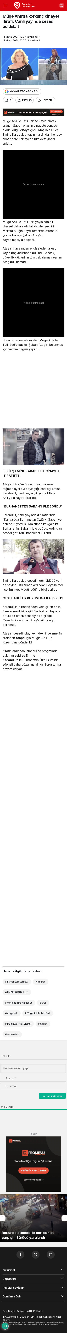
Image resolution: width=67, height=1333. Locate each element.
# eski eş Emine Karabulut (18, 1002)
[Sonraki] (64, 1218)
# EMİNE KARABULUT (16, 992)
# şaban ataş (11, 1034)
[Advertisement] (33, 391)
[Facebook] (20, 1255)
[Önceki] (2, 1218)
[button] (61, 5)
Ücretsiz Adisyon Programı (48, 1324)
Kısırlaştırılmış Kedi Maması (19, 1324)
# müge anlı (11, 1013)
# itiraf (43, 1002)
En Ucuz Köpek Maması (36, 1323)
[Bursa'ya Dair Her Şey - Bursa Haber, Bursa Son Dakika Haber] (24, 5)
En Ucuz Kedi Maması (55, 1323)
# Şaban (42, 1023)
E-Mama (12, 1323)
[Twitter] (35, 1255)
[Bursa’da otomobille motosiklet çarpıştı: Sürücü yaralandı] (33, 1218)
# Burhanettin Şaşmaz (16, 981)
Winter (6, 1320)
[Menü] (6, 5)
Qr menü (34, 1324)
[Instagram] (51, 1255)
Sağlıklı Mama (21, 1323)
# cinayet (40, 981)
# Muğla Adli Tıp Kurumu (17, 1023)
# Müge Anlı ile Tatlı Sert (37, 1013)
